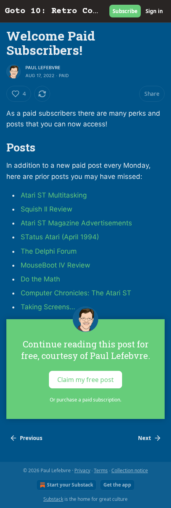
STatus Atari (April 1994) (60, 237)
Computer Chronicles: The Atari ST (76, 293)
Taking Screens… (48, 307)
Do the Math (40, 279)
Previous (31, 438)
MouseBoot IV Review (55, 265)
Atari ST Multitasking (54, 195)
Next (144, 438)
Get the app (117, 484)
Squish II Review (46, 209)
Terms (101, 470)
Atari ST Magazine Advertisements (76, 223)
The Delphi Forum (49, 251)
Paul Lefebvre (43, 67)
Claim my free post (85, 379)
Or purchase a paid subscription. (85, 399)
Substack (53, 499)
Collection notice (129, 470)
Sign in (154, 11)
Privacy (82, 470)
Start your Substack (70, 484)
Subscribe (125, 11)
